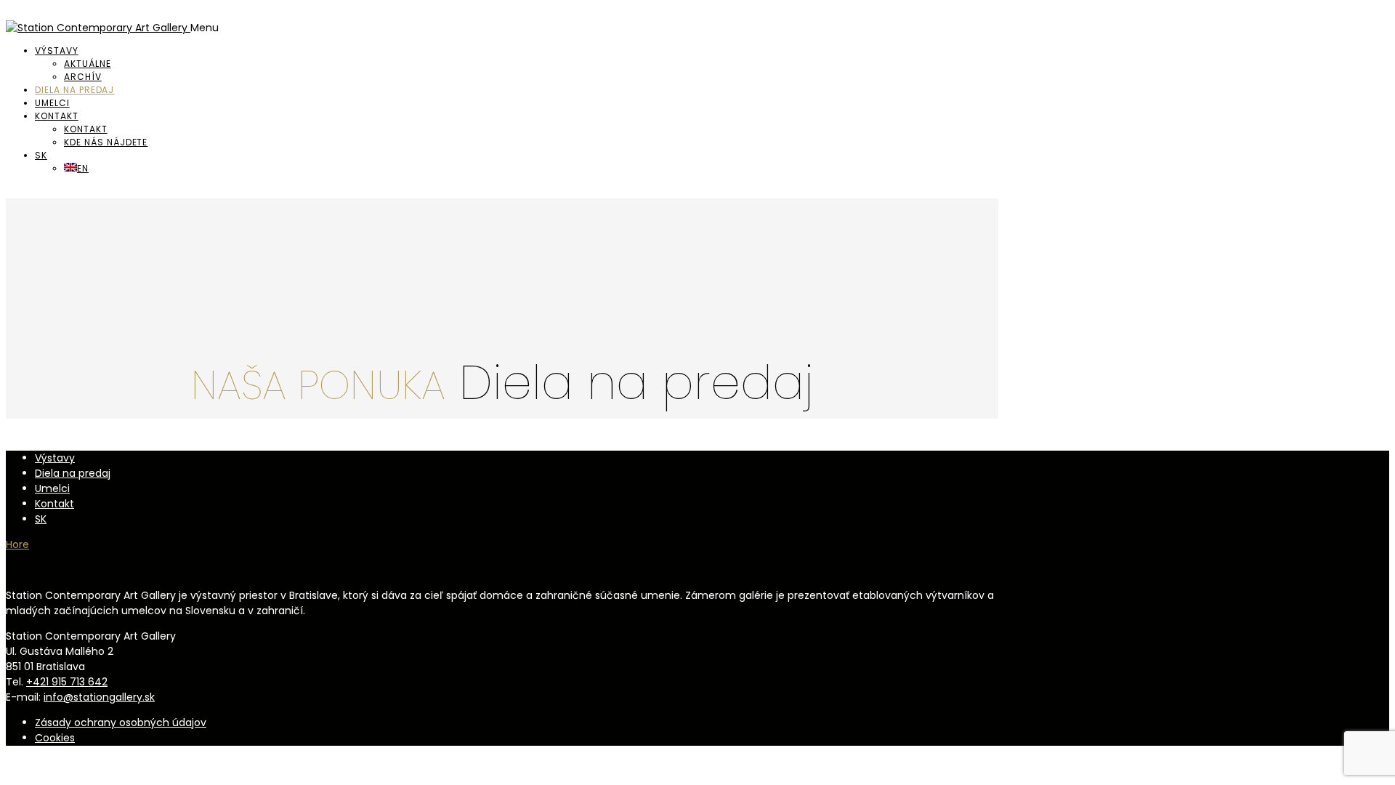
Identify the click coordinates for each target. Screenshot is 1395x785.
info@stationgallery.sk (99, 697)
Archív (83, 77)
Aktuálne (87, 63)
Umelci (52, 103)
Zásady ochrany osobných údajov (120, 722)
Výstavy (56, 50)
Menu (204, 27)
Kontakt (56, 116)
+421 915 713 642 (67, 682)
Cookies (55, 737)
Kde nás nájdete (105, 142)
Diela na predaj (74, 90)
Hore (17, 544)
